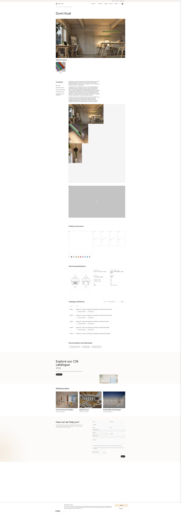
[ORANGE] (78, 257)
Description (58, 85)
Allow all (121, 505)
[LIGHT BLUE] (85, 257)
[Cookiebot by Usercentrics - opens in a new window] (58, 511)
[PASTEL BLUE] (87, 257)
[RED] (80, 257)
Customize (121, 508)
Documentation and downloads (60, 94)
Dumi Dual (70, 6)
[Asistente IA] (119, 4)
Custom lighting (64, 6)
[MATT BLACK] (71, 257)
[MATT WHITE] (69, 257)
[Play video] (97, 201)
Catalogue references (60, 91)
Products (60, 6)
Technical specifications (60, 89)
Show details (66, 511)
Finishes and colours (60, 87)
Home (57, 6)
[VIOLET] (83, 257)
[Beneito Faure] (59, 3)
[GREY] (74, 257)
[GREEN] (76, 257)
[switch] (123, 4)
